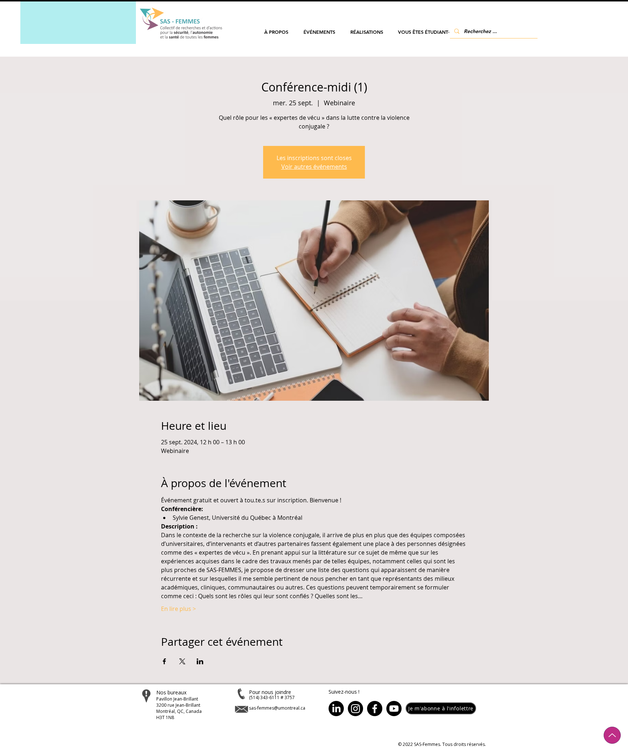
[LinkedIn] (336, 708)
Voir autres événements (314, 167)
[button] (276, 32)
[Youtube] (394, 708)
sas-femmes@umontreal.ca (277, 708)
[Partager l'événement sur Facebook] (164, 661)
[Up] (612, 735)
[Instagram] (355, 708)
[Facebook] (374, 708)
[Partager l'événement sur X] (182, 661)
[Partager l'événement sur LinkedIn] (200, 661)
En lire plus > (178, 609)
